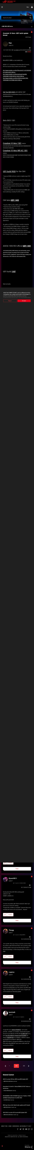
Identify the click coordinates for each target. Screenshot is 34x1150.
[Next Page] (28, 1066)
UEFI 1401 (27, 246)
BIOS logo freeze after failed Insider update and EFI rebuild (16, 1105)
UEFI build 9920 (9, 171)
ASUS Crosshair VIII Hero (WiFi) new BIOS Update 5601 (15, 1079)
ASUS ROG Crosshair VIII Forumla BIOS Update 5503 (15, 1112)
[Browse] (2, 7)
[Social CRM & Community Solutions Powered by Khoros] (28, 1146)
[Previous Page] (5, 1066)
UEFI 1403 (15, 200)
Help (28, 7)
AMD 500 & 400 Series (7, 26)
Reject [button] (10, 300)
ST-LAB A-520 (24, 1033)
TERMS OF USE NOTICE (13, 1135)
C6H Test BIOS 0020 (9, 92)
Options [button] (32, 26)
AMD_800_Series (7, 1107)
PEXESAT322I (10, 1037)
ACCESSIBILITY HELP (25, 1126)
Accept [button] (24, 300)
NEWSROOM (15, 1126)
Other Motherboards (8, 1090)
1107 (14, 271)
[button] (5, 862)
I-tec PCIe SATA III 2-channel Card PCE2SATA (15, 1035)
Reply (17, 868)
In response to (20, 883)
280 (24, 1066)
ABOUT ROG (4, 1126)
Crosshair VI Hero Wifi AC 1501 (15, 150)
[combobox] (17, 18)
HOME (10, 1126)
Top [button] (2, 1146)
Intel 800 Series (7, 1100)
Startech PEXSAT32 (16, 1029)
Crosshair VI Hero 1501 (12, 143)
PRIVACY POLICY (22, 1135)
